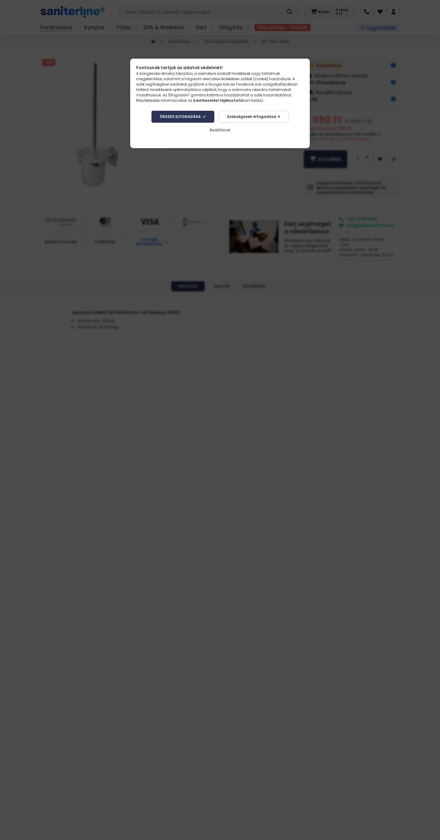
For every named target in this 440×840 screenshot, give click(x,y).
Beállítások (220, 130)
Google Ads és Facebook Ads (235, 84)
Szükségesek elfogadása (251, 116)
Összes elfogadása (180, 116)
